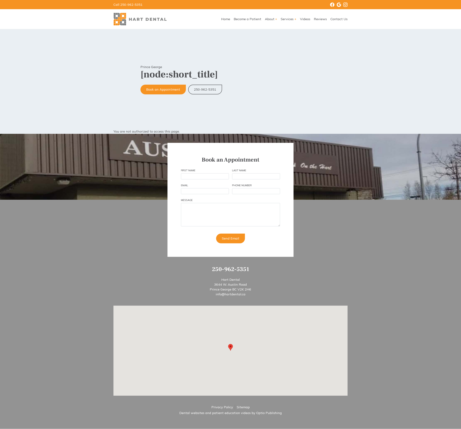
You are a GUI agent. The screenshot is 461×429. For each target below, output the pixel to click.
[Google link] (337, 5)
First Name (188, 170)
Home (225, 19)
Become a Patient (247, 19)
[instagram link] (344, 5)
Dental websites (191, 413)
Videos (305, 19)
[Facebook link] (330, 5)
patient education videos (231, 413)
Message (187, 200)
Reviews (320, 19)
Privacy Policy (222, 407)
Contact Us (339, 19)
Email (184, 185)
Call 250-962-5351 (128, 5)
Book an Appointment (163, 89)
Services (287, 19)
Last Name (239, 170)
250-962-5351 (205, 89)
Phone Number (242, 185)
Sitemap (243, 407)
